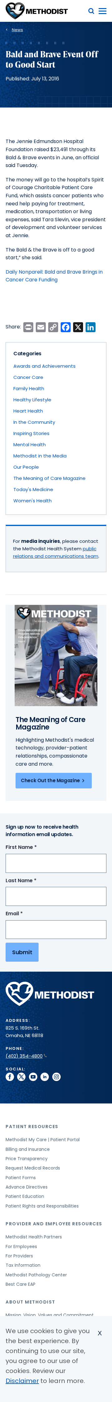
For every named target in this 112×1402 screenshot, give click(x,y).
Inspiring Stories (31, 433)
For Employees (21, 1246)
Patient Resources (32, 1126)
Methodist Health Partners (34, 1237)
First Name (33, 847)
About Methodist (30, 1302)
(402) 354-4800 (24, 1056)
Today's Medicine (33, 489)
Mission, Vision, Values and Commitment (50, 1315)
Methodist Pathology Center (36, 1275)
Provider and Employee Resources (54, 1224)
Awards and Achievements (44, 366)
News (17, 30)
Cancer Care (28, 377)
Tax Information (23, 1265)
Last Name (32, 881)
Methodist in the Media (40, 455)
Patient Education (25, 1196)
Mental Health (29, 444)
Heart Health (28, 411)
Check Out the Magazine (50, 780)
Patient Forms (21, 1178)
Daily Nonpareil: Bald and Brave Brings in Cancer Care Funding (54, 276)
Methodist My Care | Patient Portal (43, 1139)
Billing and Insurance (28, 1149)
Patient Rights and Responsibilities (42, 1206)
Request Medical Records (33, 1168)
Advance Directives (27, 1187)
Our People (26, 467)
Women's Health (32, 500)
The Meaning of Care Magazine (49, 478)
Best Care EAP (20, 1284)
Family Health (28, 388)
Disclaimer (22, 1380)
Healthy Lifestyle (32, 399)
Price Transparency (27, 1159)
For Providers (19, 1256)
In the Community (34, 422)
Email (26, 914)
